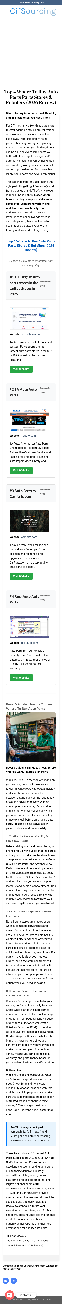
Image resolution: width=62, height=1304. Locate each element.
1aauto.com (28, 435)
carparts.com (29, 537)
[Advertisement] (31, 50)
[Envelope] (6, 1281)
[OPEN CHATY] (9, 1295)
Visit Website (21, 369)
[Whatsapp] (14, 1281)
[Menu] (5, 11)
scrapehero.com (31, 334)
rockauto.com (29, 642)
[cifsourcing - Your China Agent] (33, 11)
